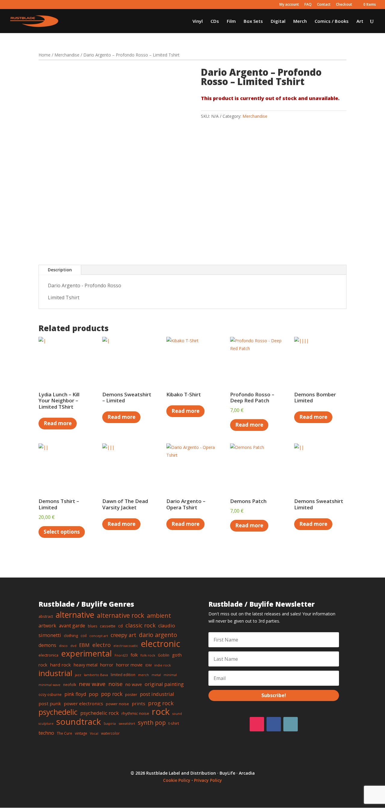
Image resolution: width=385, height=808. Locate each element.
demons (47, 645)
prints (138, 703)
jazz (78, 674)
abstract (45, 616)
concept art (98, 636)
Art (359, 21)
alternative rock (120, 615)
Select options (62, 531)
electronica (48, 655)
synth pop (152, 722)
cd (120, 626)
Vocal (94, 733)
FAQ (308, 5)
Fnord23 (121, 655)
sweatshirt (127, 723)
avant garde (72, 625)
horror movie (129, 665)
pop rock (111, 693)
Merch (300, 21)
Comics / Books (332, 21)
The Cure (64, 733)
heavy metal (85, 665)
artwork (47, 625)
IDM (148, 665)
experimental (86, 653)
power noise (117, 703)
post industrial (157, 694)
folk (134, 655)
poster (131, 694)
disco (63, 645)
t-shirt (173, 723)
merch (143, 674)
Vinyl (197, 21)
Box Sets (253, 21)
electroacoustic (125, 646)
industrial (55, 673)
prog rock (161, 703)
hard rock (60, 665)
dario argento (158, 635)
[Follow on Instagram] (257, 724)
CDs (215, 21)
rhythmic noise (135, 713)
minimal (170, 675)
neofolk (69, 684)
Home (44, 55)
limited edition (123, 674)
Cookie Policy (176, 780)
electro (101, 644)
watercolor (110, 733)
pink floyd (75, 694)
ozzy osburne (50, 694)
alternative (75, 614)
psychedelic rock (99, 712)
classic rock (140, 625)
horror (106, 665)
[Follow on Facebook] (273, 724)
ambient (159, 615)
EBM (84, 645)
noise (115, 684)
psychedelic (58, 712)
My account (289, 5)
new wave (92, 684)
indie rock (162, 665)
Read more (58, 423)
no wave (133, 684)
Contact (324, 5)
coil (84, 635)
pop (93, 694)
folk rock (147, 655)
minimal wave (49, 685)
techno (46, 733)
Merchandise (66, 55)
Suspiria (109, 723)
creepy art (123, 635)
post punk (49, 703)
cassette (108, 626)
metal (156, 675)
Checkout (344, 5)
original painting (164, 684)
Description (60, 270)
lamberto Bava (96, 674)
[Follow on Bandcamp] (290, 724)
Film (231, 21)
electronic (160, 643)
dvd (73, 645)
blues (92, 626)
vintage (81, 733)
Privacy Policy (208, 780)
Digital (278, 21)
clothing (71, 635)
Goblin (163, 655)
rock (161, 712)
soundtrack (78, 721)
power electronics (83, 703)
